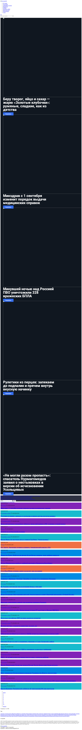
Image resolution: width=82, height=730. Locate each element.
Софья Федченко (47, 713)
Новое (3, 529)
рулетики (7, 713)
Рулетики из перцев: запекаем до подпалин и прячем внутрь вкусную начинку (18, 499)
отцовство (41, 713)
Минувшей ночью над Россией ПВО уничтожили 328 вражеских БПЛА (16, 498)
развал (50, 714)
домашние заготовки (19, 714)
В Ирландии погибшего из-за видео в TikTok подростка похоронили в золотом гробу (30, 634)
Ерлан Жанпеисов (13, 713)
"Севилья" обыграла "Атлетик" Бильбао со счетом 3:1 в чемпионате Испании (28, 579)
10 (3, 704)
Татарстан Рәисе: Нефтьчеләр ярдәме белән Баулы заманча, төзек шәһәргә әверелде (30, 555)
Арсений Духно (44, 714)
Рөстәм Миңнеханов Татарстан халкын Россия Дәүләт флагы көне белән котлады (29, 665)
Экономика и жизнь (6, 513)
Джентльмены (29, 713)
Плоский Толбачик (18, 716)
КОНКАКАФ (61, 714)
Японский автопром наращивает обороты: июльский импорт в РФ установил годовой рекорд (33, 524)
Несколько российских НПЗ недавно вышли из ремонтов (21, 618)
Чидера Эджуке (68, 713)
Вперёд (4, 706)
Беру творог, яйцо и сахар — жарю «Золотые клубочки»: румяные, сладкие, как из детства (20, 496)
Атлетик (77, 713)
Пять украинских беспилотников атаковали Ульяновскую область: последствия (29, 673)
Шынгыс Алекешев (21, 713)
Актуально (4, 552)
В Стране (4, 505)
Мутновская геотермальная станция (30, 716)
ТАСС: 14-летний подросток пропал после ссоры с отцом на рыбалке (24, 657)
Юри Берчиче (62, 713)
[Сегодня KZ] (4, 1)
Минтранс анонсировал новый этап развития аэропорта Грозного (23, 602)
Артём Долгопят (30, 714)
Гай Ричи (34, 713)
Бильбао (74, 713)
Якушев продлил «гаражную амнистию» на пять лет (19, 626)
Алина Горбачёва (55, 713)
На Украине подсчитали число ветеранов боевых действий (21, 587)
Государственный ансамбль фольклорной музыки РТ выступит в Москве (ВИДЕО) (30, 610)
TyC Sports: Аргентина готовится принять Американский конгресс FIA (25, 547)
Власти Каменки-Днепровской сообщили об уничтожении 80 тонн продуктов (27, 689)
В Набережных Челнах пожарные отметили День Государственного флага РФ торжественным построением (38, 681)
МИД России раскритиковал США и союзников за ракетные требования (26, 649)
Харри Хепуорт (37, 714)
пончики (3, 713)
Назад (4, 692)
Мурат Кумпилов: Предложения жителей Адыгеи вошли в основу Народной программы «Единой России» (37, 594)
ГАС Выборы (55, 714)
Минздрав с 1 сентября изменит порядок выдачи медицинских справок (16, 497)
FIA (38, 713)
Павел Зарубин (11, 714)
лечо (25, 714)
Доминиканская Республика (70, 714)
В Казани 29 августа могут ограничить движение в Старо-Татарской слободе (27, 641)
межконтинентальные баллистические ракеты (59, 716)
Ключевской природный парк (7, 716)
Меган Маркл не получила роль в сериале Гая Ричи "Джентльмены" (25, 539)
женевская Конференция (43, 716)
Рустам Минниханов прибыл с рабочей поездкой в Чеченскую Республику (26, 563)
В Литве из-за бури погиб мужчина (13, 532)
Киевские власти (4, 714)
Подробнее (8, 114)
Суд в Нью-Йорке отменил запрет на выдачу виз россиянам (21, 571)
